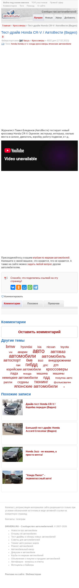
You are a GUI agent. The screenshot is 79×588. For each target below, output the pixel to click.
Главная (6, 25)
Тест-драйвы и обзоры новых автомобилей (33, 536)
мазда (27, 373)
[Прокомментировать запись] (12, 296)
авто (39, 351)
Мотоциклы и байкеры (22, 565)
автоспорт (12, 360)
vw (10, 352)
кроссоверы (42, 44)
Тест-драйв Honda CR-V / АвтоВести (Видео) (39, 32)
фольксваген (62, 382)
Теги (22, 6)
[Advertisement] (39, 87)
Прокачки (53, 303)
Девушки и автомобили (23, 552)
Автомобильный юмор (22, 549)
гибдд (31, 364)
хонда (32, 44)
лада (14, 373)
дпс (45, 365)
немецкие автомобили (20, 378)
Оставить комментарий (39, 332)
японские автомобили (60, 44)
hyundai (26, 347)
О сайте (41, 6)
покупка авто (63, 377)
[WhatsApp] (30, 287)
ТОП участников (39, 2)
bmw (10, 346)
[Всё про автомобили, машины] (11, 18)
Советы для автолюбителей (25, 540)
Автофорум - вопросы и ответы (27, 561)
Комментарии (10, 6)
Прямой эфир (56, 2)
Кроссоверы (19, 25)
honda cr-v (23, 44)
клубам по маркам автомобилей (51, 257)
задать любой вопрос (39, 264)
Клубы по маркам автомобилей (27, 555)
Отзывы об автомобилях (24, 533)
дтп (56, 365)
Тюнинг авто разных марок (25, 543)
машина (42, 373)
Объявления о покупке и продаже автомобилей (35, 558)
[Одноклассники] (18, 287)
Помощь (31, 6)
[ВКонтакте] (13, 287)
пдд (46, 377)
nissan (51, 347)
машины (58, 373)
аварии (22, 352)
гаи (18, 365)
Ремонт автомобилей (22, 546)
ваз (40, 360)
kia (39, 347)
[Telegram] (35, 287)
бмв (29, 360)
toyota (65, 347)
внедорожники (59, 360)
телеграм (20, 519)
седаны (23, 382)
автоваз (58, 351)
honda (14, 44)
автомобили (22, 356)
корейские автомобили (23, 369)
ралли (8, 382)
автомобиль (54, 356)
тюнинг (41, 381)
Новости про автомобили (24, 530)
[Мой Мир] (24, 287)
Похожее (32, 303)
